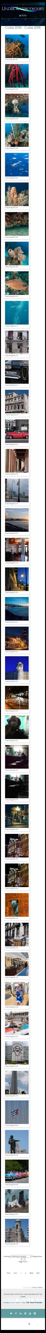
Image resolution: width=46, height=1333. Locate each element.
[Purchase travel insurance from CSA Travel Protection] (23, 1301)
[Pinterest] (25, 1313)
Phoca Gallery (37, 1287)
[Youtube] (30, 1313)
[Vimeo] (35, 1313)
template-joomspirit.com (45, 1325)
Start (8, 1273)
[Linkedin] (20, 1313)
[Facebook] (16, 1313)
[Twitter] (11, 1313)
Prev (15, 1273)
